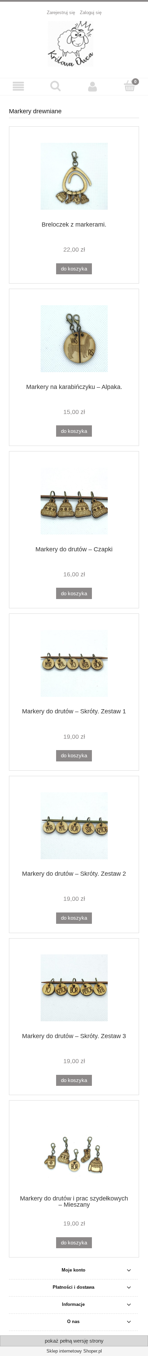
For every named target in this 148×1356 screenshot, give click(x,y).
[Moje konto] (92, 86)
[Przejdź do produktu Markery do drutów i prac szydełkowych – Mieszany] (74, 1150)
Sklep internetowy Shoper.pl (74, 1351)
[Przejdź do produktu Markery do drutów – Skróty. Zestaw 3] (74, 987)
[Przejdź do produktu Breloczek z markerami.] (74, 176)
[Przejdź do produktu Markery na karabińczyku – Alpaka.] (74, 338)
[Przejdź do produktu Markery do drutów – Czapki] (74, 501)
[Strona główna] (74, 43)
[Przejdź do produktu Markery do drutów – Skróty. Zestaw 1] (74, 663)
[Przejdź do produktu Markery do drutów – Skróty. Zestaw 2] (74, 825)
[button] (18, 86)
